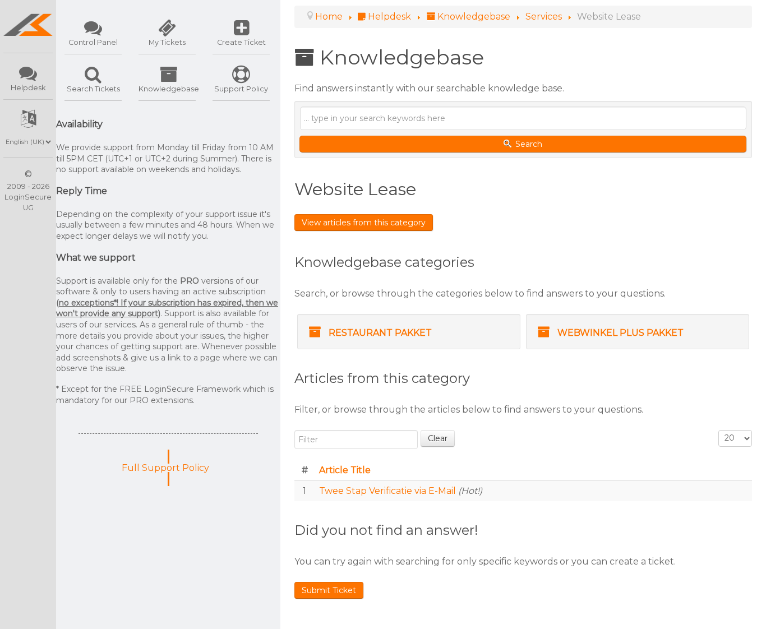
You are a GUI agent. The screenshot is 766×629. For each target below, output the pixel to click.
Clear (437, 438)
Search (527, 144)
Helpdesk (28, 88)
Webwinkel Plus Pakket (620, 332)
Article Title (345, 470)
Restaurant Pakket (380, 332)
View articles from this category (364, 223)
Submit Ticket (329, 590)
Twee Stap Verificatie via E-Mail (388, 490)
